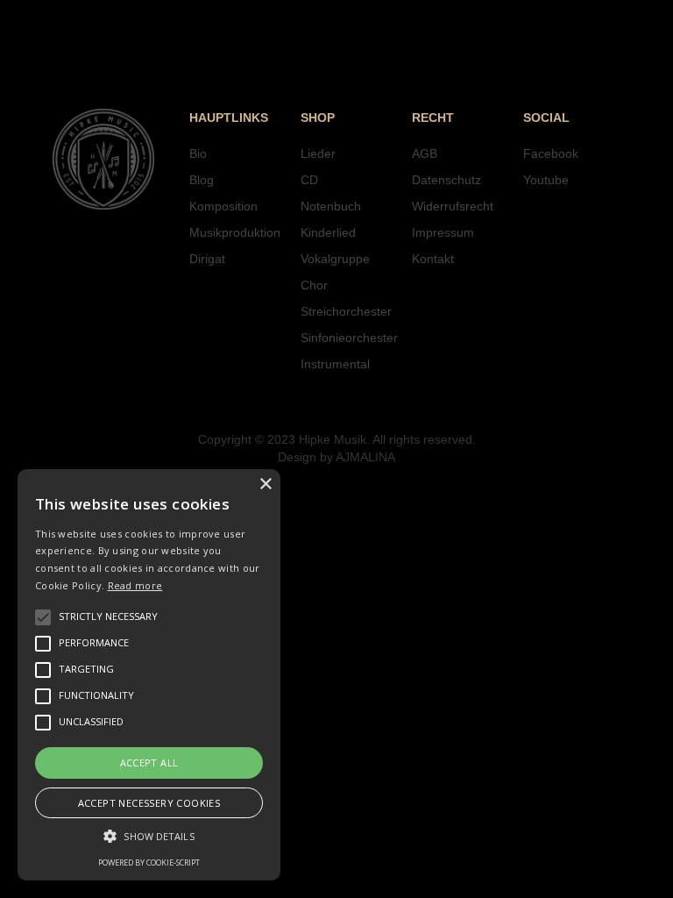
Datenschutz (446, 180)
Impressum (443, 232)
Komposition (223, 206)
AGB (424, 153)
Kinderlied (328, 232)
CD (309, 180)
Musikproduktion (234, 232)
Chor (314, 285)
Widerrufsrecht (452, 206)
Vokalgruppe (335, 259)
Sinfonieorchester (349, 338)
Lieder (318, 153)
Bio (198, 153)
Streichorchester (346, 311)
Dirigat (207, 259)
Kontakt (433, 259)
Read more (135, 585)
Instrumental (335, 364)
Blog (201, 180)
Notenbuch (331, 206)
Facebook (550, 153)
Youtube (546, 180)
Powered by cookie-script (149, 862)
